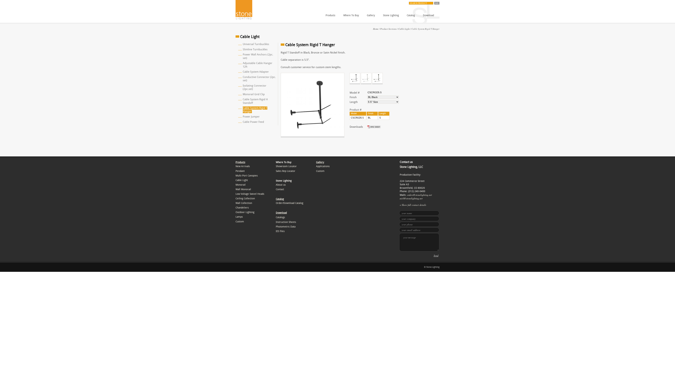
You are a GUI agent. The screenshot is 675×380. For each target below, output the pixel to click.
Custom (240, 221)
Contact (280, 189)
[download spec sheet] (374, 126)
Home (375, 28)
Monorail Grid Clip (254, 94)
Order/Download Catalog (289, 203)
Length (354, 102)
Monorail (241, 184)
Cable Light (404, 28)
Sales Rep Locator (285, 171)
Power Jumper (251, 116)
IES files (280, 231)
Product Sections (388, 28)
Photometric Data (285, 226)
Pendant (240, 171)
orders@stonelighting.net (419, 195)
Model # (355, 92)
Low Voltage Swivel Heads (250, 193)
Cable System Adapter (256, 71)
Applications (323, 166)
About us (281, 184)
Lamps (239, 216)
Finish (353, 97)
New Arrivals (243, 166)
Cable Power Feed (253, 122)
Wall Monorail (243, 189)
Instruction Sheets (286, 222)
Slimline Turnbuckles (255, 49)
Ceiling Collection (245, 198)
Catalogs (280, 217)
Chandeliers (242, 207)
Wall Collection (244, 203)
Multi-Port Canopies (247, 175)
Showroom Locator (286, 166)
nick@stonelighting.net (411, 198)
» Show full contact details (413, 205)
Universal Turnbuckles (256, 44)
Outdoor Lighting (245, 212)
